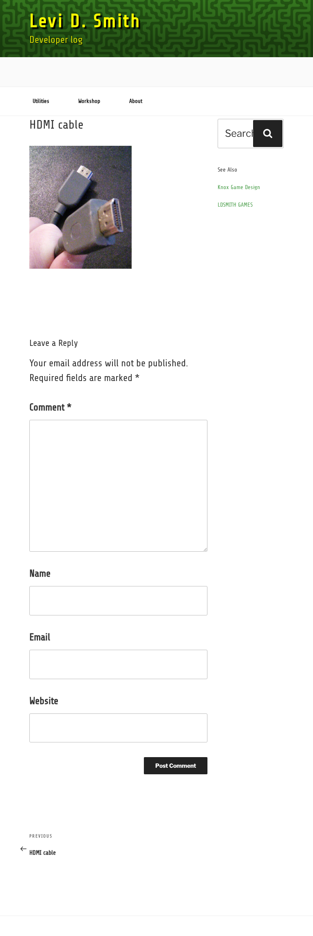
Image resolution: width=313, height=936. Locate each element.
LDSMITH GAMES (235, 205)
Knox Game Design (239, 187)
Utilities (41, 101)
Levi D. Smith (85, 21)
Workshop (89, 101)
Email (39, 637)
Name (40, 573)
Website (43, 700)
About (135, 101)
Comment (50, 407)
